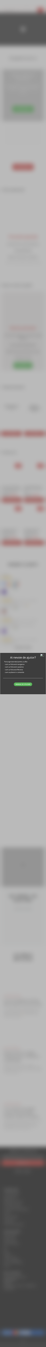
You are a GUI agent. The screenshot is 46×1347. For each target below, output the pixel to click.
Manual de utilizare (23, 684)
